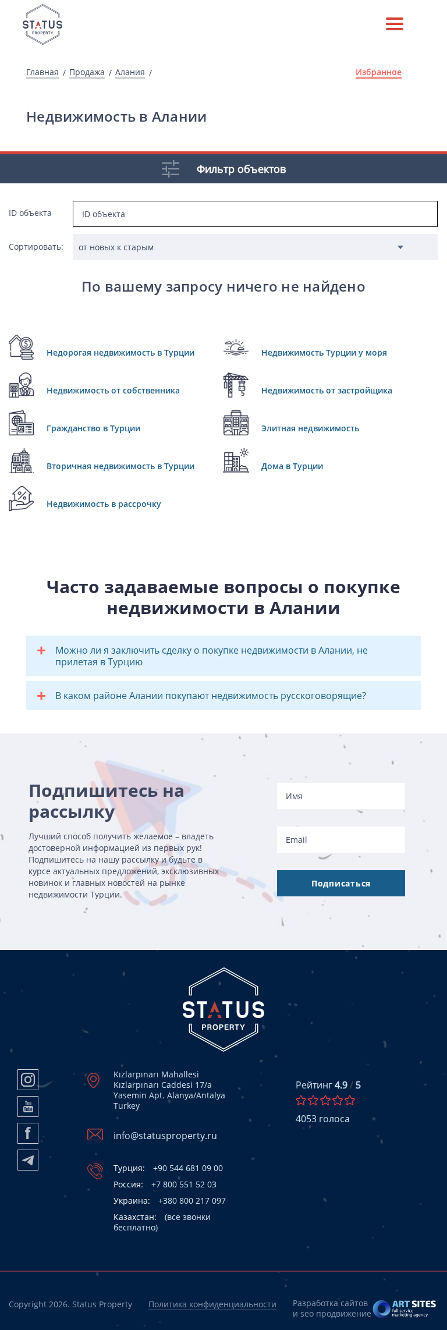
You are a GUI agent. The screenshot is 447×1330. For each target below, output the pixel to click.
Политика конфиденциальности (212, 1304)
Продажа (87, 72)
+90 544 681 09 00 (168, 1168)
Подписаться (341, 883)
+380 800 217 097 (169, 1201)
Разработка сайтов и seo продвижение (332, 1308)
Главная (42, 72)
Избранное (379, 72)
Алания (130, 72)
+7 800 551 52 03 (165, 1184)
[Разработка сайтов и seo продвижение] (404, 1308)
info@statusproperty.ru (165, 1135)
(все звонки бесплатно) (162, 1222)
